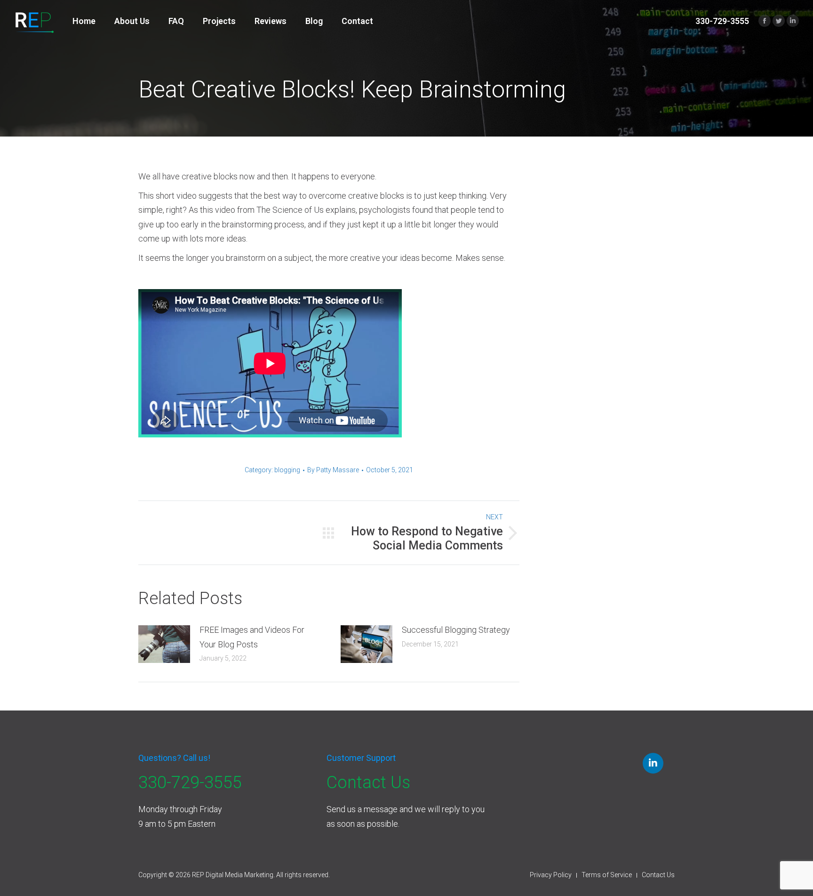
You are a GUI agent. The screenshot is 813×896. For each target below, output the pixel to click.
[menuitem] (84, 21)
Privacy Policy (551, 875)
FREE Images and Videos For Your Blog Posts (251, 637)
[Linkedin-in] (653, 763)
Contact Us (368, 782)
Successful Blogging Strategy (456, 630)
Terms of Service (607, 875)
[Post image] (164, 644)
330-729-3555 (190, 782)
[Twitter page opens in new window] (779, 21)
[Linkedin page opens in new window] (793, 21)
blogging (287, 470)
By (333, 470)
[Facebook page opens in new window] (764, 21)
